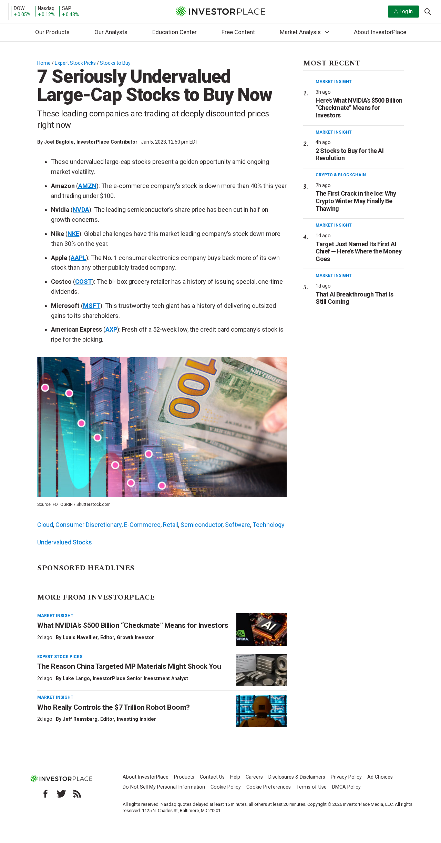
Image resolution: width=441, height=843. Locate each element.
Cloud (45, 524)
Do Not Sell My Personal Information (164, 787)
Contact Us (212, 777)
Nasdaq (46, 8)
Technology (269, 524)
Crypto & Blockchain (341, 175)
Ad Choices (380, 777)
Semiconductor (202, 524)
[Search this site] (427, 11)
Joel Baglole (59, 142)
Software (237, 524)
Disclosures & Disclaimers (296, 777)
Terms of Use (311, 787)
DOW (19, 8)
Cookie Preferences (268, 787)
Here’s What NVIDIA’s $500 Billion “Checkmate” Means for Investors (359, 108)
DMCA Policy (346, 787)
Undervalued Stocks (64, 542)
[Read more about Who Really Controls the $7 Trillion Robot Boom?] (261, 711)
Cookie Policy (226, 787)
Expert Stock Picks (75, 63)
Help (235, 777)
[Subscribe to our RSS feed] (77, 794)
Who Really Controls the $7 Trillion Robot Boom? (113, 707)
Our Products (52, 32)
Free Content (238, 32)
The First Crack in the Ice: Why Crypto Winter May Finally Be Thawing (356, 201)
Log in (406, 11)
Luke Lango (76, 678)
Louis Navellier (80, 637)
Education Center (174, 32)
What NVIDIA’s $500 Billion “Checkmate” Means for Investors (132, 625)
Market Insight (55, 615)
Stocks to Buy (115, 63)
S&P (66, 8)
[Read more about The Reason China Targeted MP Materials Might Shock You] (261, 670)
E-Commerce (142, 524)
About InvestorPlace (380, 32)
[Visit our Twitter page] (61, 794)
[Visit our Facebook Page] (45, 794)
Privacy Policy (346, 777)
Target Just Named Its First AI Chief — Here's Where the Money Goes (358, 251)
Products (184, 777)
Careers (254, 777)
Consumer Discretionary (88, 524)
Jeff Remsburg (80, 719)
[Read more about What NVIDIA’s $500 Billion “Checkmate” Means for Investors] (261, 629)
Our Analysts (110, 32)
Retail (170, 524)
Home (44, 63)
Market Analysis (300, 32)
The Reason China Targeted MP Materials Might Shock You (129, 666)
